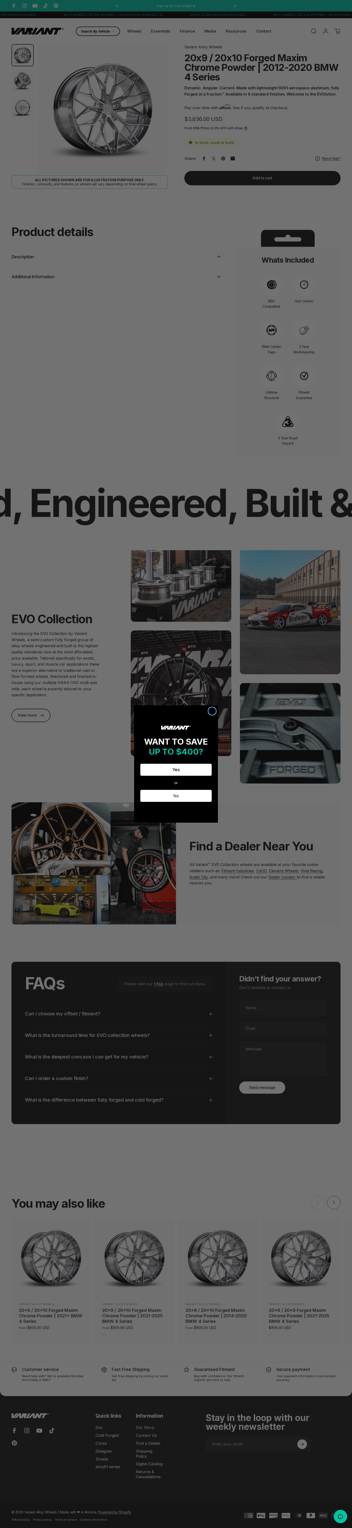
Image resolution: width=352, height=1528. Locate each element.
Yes (176, 769)
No (176, 795)
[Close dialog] (212, 711)
